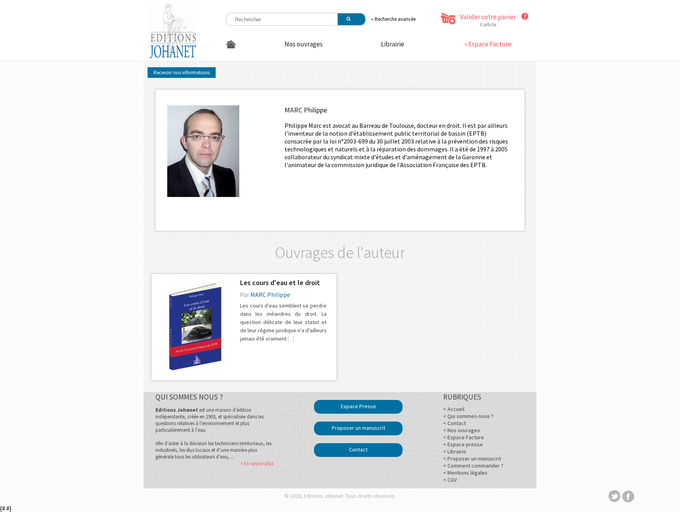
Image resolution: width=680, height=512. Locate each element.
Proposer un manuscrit (358, 427)
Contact (358, 449)
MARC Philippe (270, 294)
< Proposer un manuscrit (472, 458)
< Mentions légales (465, 472)
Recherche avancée (395, 19)
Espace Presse (358, 406)
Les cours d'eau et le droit (280, 282)
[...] (291, 338)
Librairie (392, 44)
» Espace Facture (488, 44)
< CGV (450, 479)
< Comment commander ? (473, 465)
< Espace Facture (463, 437)
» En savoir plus (256, 463)
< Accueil (453, 409)
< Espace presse (463, 444)
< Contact (454, 423)
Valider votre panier (488, 17)
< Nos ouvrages (461, 430)
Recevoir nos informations (181, 72)
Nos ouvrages (304, 44)
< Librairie (454, 451)
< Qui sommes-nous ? (468, 416)
